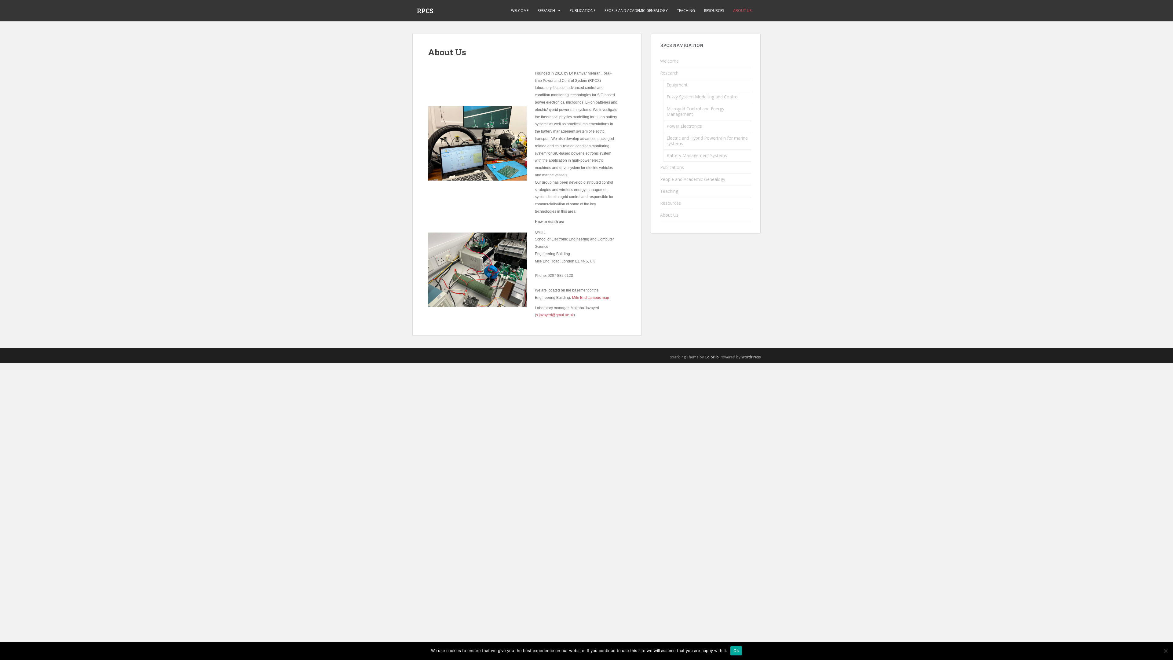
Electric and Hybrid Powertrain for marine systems (707, 140)
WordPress (751, 357)
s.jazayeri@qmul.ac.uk (555, 315)
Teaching (686, 10)
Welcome (519, 10)
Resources (714, 10)
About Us (742, 10)
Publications (582, 10)
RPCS (425, 11)
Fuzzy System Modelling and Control (703, 97)
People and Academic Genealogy (636, 10)
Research (546, 10)
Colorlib (712, 357)
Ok (736, 650)
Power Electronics (684, 126)
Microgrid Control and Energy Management (695, 111)
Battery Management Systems (697, 155)
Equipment (677, 85)
